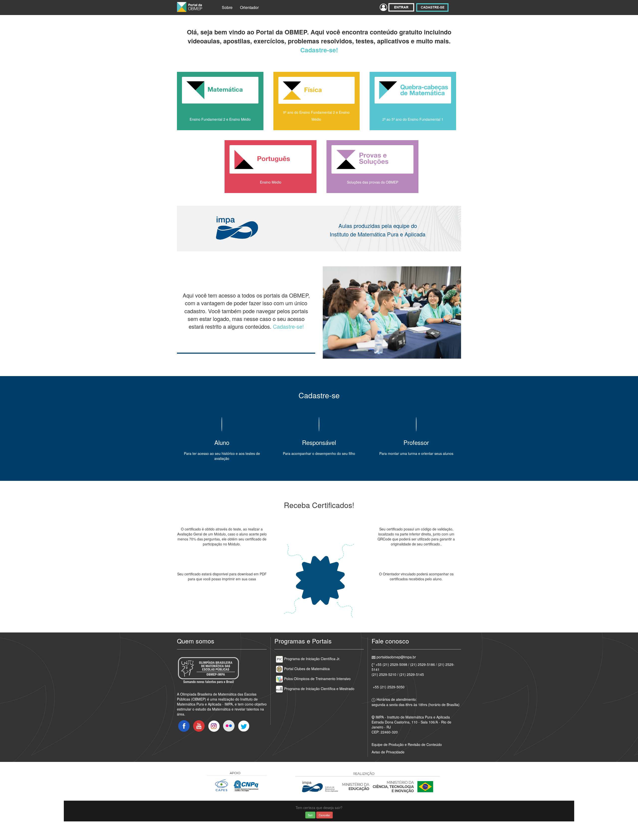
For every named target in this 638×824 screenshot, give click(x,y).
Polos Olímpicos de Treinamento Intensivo (317, 678)
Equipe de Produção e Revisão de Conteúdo (407, 744)
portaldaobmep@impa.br (396, 656)
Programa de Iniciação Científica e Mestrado (318, 688)
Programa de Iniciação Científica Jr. (311, 658)
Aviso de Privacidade (388, 751)
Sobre (227, 7)
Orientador (249, 7)
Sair (310, 815)
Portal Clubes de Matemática (306, 668)
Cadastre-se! (319, 49)
